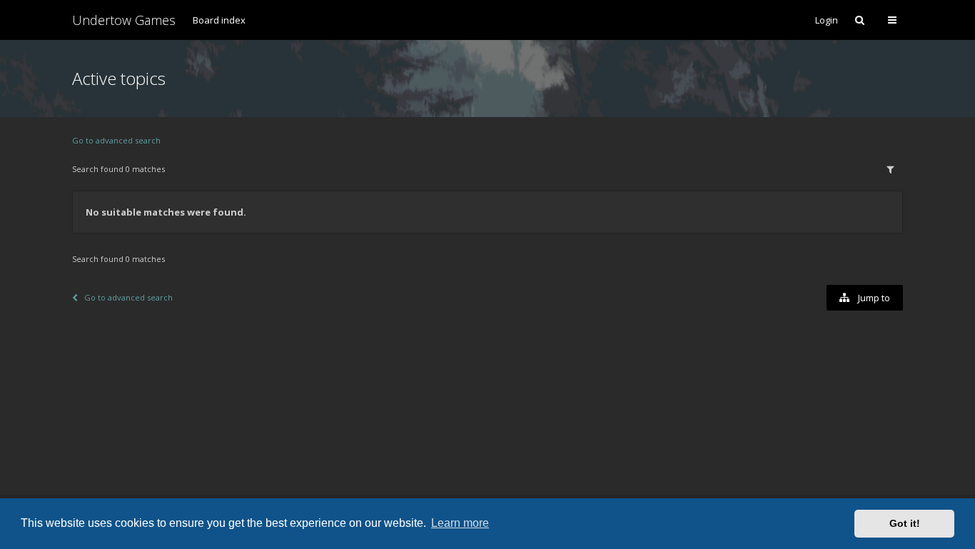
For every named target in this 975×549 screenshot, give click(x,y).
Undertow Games (124, 20)
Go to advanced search (116, 140)
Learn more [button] (460, 523)
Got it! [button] (904, 523)
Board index (219, 20)
